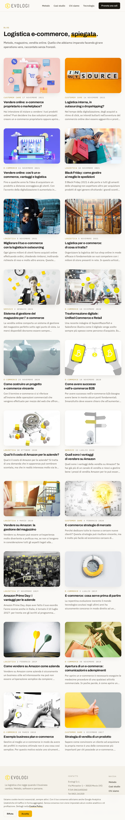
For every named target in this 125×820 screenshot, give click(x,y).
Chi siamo (74, 5)
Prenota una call (109, 5)
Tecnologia (88, 5)
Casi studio (59, 5)
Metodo (46, 5)
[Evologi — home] (17, 6)
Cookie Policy (36, 806)
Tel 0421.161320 (76, 793)
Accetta (25, 813)
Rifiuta (10, 813)
